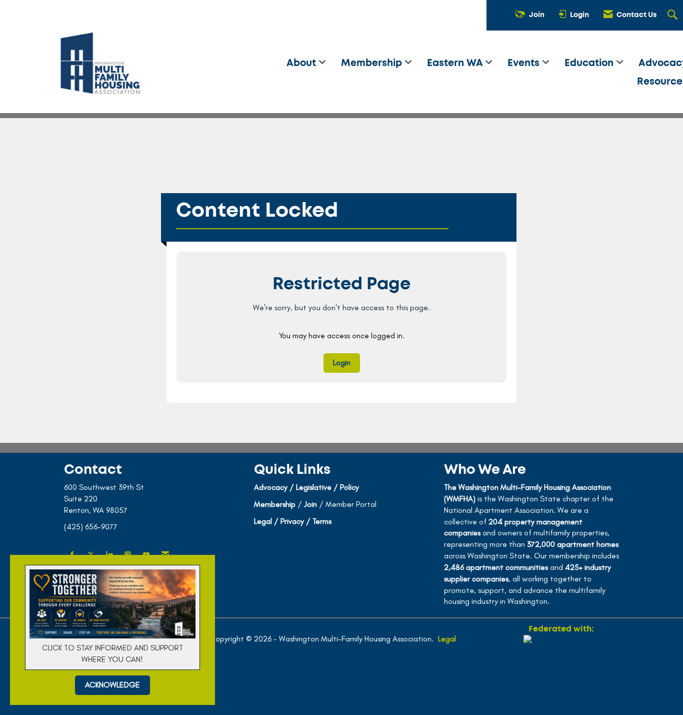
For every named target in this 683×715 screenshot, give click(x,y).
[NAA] (561, 671)
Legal (447, 638)
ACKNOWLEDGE (112, 684)
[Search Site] (674, 15)
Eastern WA (456, 63)
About (302, 63)
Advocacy (271, 487)
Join (310, 504)
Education (590, 63)
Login (341, 362)
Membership (372, 63)
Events (525, 63)
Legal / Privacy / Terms (293, 521)
